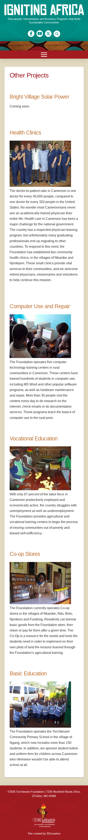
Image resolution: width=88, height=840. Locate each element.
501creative (53, 833)
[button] (57, 34)
